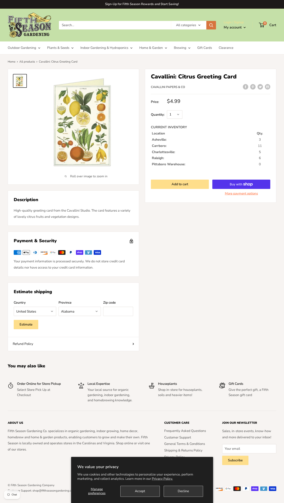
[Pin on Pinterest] (253, 87)
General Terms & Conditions (184, 444)
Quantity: (158, 114)
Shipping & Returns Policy (183, 450)
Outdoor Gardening (22, 48)
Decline (183, 491)
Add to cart (180, 184)
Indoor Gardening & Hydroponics (104, 48)
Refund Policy (23, 344)
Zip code (109, 302)
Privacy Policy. (162, 478)
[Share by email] (267, 87)
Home (11, 62)
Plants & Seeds (58, 48)
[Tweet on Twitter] (260, 87)
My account (233, 27)
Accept (140, 491)
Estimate (26, 324)
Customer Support (177, 437)
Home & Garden (151, 48)
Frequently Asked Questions (185, 431)
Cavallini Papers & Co (168, 87)
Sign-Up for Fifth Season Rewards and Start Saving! (142, 4)
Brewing (180, 48)
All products (27, 62)
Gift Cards (204, 48)
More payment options (241, 193)
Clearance (226, 48)
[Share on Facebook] (245, 87)
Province (65, 302)
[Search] (211, 25)
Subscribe (235, 460)
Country (20, 302)
